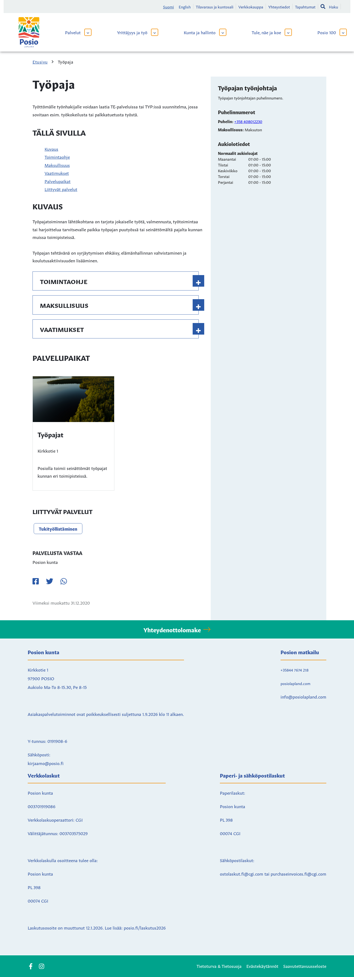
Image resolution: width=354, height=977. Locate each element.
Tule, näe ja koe (266, 32)
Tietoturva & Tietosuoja (219, 966)
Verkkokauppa (250, 6)
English (185, 6)
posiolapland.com (295, 683)
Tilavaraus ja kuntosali (214, 6)
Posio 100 (326, 32)
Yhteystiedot (279, 6)
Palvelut (73, 32)
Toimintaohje (57, 156)
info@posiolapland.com (303, 696)
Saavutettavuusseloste (304, 966)
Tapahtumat (305, 6)
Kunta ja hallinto (200, 32)
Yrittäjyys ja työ (132, 32)
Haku (333, 6)
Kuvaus (51, 148)
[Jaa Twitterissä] (49, 581)
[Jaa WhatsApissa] (63, 581)
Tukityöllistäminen (58, 528)
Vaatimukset (57, 173)
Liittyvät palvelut (61, 189)
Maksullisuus (57, 165)
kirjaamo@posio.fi (46, 763)
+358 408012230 (248, 121)
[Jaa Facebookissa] (36, 581)
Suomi (168, 6)
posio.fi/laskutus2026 (145, 927)
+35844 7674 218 (294, 669)
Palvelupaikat (58, 181)
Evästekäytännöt (262, 966)
